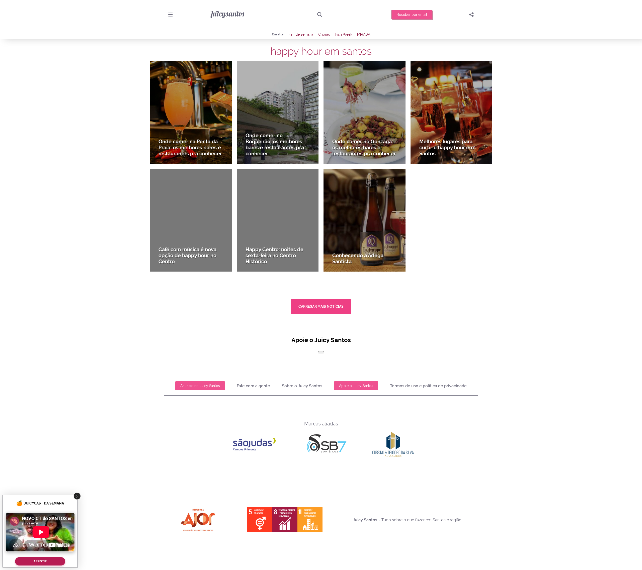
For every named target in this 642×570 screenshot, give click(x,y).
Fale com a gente (253, 386)
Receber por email (412, 15)
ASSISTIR (40, 561)
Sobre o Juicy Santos (302, 386)
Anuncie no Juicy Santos (200, 386)
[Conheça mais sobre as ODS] (285, 519)
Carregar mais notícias (321, 306)
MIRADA (363, 34)
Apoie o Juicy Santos (356, 386)
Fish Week (343, 34)
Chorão (324, 34)
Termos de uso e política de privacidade (428, 386)
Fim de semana (300, 34)
